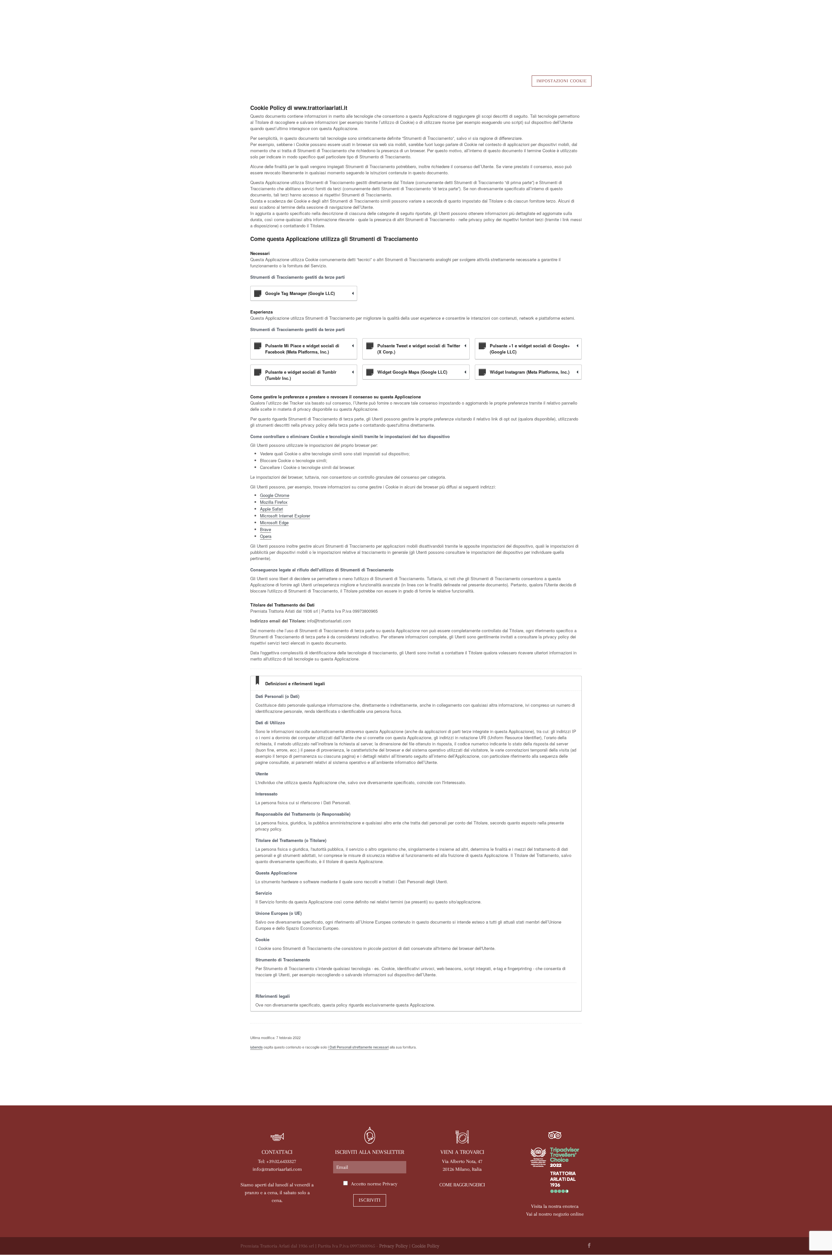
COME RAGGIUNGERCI (462, 1185)
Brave (265, 529)
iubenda (256, 1046)
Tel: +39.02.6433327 (277, 1161)
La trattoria (261, 41)
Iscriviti (370, 1200)
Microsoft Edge (274, 522)
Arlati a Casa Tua (311, 41)
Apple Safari (271, 509)
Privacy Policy (393, 1246)
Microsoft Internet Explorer (285, 516)
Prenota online (484, 41)
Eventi (423, 41)
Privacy (390, 1184)
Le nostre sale (386, 41)
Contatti (576, 41)
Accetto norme (374, 1184)
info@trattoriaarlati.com (277, 1169)
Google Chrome (274, 495)
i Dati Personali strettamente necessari (358, 1046)
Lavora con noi (534, 41)
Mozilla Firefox (274, 502)
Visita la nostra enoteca (554, 1206)
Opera (265, 536)
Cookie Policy (425, 1246)
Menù (351, 41)
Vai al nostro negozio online (555, 1214)
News (447, 41)
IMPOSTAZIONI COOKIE (562, 80)
